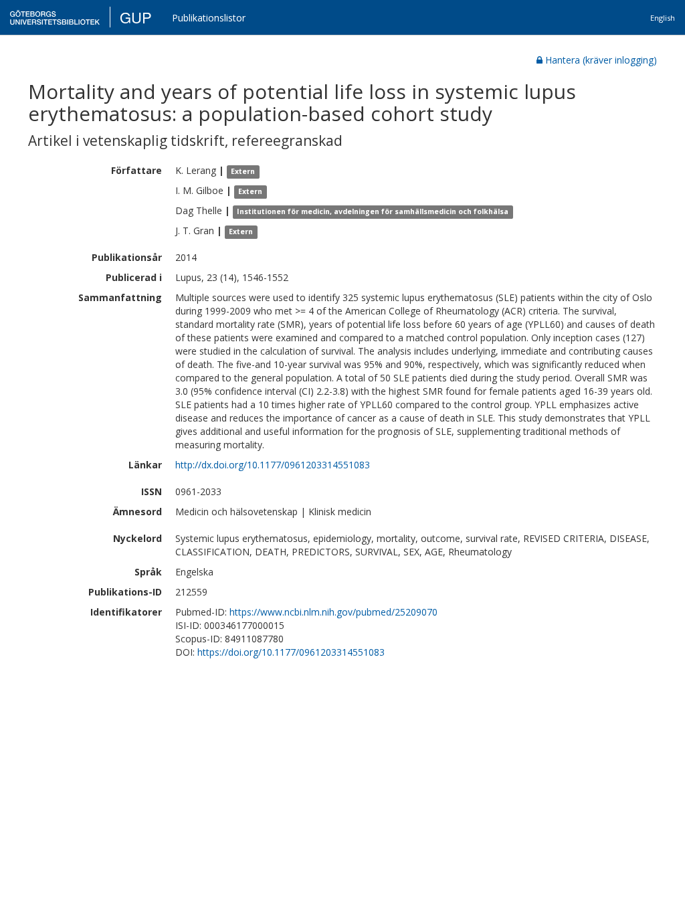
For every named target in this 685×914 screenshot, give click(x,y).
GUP (136, 17)
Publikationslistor (209, 17)
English (662, 18)
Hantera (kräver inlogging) (601, 60)
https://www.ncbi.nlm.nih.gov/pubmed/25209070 (333, 612)
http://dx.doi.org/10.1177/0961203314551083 (272, 464)
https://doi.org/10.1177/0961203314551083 (291, 652)
